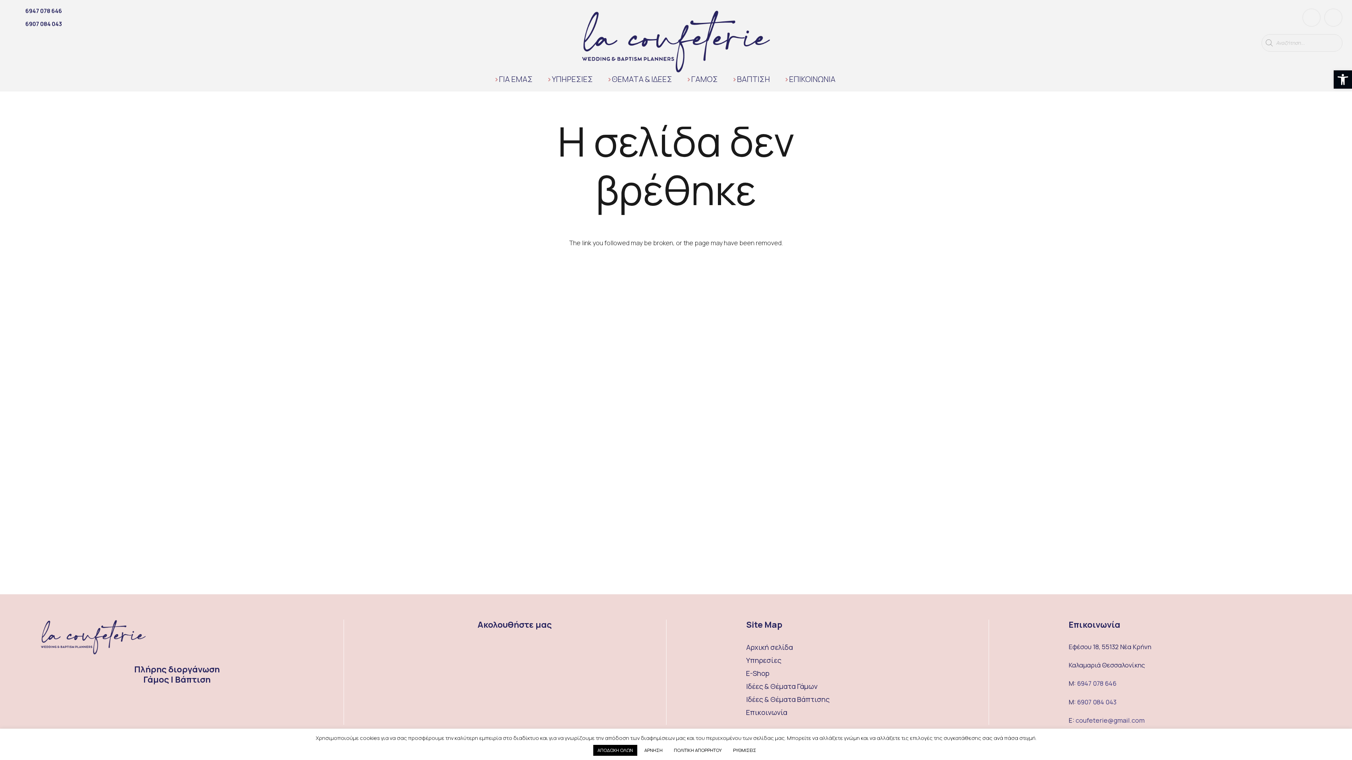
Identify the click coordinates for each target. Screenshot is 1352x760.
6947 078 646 (1096, 683)
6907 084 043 (1096, 702)
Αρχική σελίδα (769, 647)
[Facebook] (1311, 17)
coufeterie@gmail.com (1110, 720)
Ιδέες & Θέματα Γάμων (782, 686)
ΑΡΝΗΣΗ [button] (653, 750)
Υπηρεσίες (763, 660)
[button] (1343, 79)
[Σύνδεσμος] (676, 41)
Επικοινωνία (766, 712)
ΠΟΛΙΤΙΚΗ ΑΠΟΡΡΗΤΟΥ (698, 750)
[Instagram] (1333, 17)
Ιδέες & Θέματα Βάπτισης (788, 699)
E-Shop (757, 673)
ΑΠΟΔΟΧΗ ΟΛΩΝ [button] (615, 750)
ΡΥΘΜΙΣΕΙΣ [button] (744, 750)
